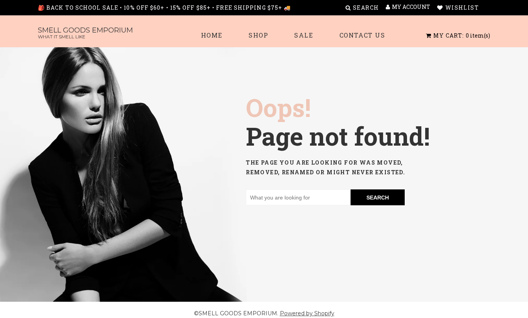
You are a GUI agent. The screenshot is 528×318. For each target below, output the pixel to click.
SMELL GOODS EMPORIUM (85, 32)
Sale (303, 35)
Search (377, 197)
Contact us (362, 35)
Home (212, 35)
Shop (258, 35)
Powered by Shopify (307, 313)
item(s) (461, 35)
